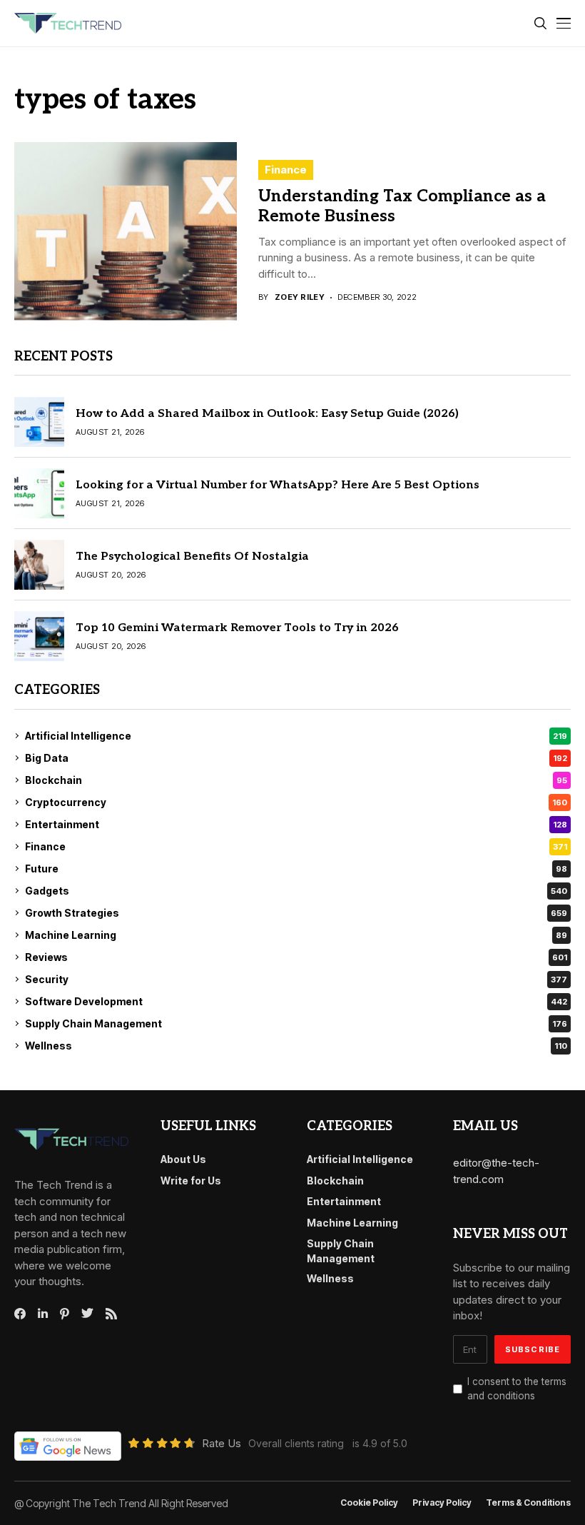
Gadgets (296, 891)
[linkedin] (43, 1314)
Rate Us (221, 1443)
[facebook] (20, 1313)
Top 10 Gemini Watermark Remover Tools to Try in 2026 (237, 628)
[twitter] (87, 1314)
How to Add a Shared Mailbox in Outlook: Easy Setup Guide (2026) (267, 414)
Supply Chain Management (296, 1023)
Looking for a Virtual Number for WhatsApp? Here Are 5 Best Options (277, 485)
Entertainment (296, 824)
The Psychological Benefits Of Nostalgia (192, 556)
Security (296, 979)
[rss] (111, 1313)
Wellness (296, 1046)
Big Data (296, 758)
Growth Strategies (296, 913)
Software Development (296, 1001)
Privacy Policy (442, 1503)
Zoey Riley (300, 297)
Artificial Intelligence (296, 736)
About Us (183, 1159)
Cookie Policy (369, 1503)
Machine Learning (296, 935)
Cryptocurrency (296, 802)
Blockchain (296, 780)
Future (296, 868)
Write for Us (191, 1180)
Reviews (296, 957)
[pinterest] (64, 1313)
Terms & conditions (528, 1503)
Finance (286, 169)
